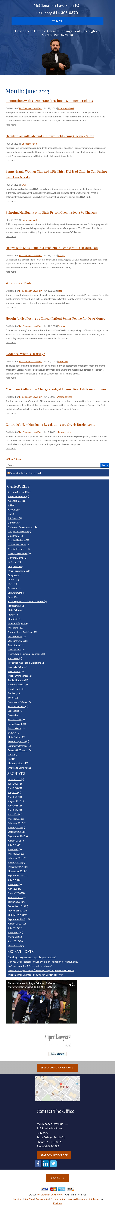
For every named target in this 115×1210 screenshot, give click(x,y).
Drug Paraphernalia (18, 570)
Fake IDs (12, 597)
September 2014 (16, 875)
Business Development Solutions (83, 1198)
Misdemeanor (15, 636)
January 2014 (15, 901)
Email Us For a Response (58, 1067)
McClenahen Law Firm (30, 108)
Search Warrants (16, 706)
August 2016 (14, 801)
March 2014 (14, 893)
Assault (12, 509)
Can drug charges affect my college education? (32, 957)
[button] (57, 21)
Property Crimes (16, 667)
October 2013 (15, 914)
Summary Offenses (17, 745)
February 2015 (15, 857)
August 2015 (14, 840)
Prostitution (14, 671)
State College (15, 736)
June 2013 (13, 932)
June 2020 (13, 783)
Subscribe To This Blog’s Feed (25, 473)
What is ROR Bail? (18, 283)
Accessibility (42, 1198)
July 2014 (13, 879)
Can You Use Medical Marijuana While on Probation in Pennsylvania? (43, 961)
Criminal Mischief (17, 544)
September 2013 (16, 919)
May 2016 (13, 809)
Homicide (13, 618)
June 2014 (13, 884)
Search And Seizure (17, 702)
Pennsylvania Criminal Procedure (25, 653)
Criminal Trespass (17, 548)
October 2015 (15, 831)
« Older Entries (13, 459)
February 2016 (15, 823)
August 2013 (14, 923)
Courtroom (13, 535)
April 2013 (13, 941)
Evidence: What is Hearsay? (25, 354)
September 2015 (16, 836)
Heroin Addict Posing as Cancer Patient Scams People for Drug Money (55, 318)
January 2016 (15, 827)
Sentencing (13, 710)
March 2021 (14, 779)
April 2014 (13, 888)
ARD (10, 505)
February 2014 (15, 897)
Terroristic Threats (17, 750)
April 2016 (13, 814)
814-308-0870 (65, 12)
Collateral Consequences (20, 527)
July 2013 (13, 928)
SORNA (12, 732)
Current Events (15, 557)
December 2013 (16, 906)
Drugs (61, 255)
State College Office (54, 1155)
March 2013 (14, 945)
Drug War (13, 575)
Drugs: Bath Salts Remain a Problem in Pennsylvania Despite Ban (52, 248)
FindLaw (57, 1203)
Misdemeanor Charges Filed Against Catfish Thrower (35, 974)
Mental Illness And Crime (21, 631)
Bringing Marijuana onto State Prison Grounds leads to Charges (51, 212)
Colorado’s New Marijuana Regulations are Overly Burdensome (50, 424)
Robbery (12, 693)
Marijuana (13, 627)
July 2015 (13, 844)
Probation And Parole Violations (24, 662)
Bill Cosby (13, 518)
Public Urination (16, 680)
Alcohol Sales (15, 500)
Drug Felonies (15, 566)
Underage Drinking (18, 767)
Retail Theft (14, 688)
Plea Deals (13, 658)
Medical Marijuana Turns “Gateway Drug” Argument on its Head (41, 970)
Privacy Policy (57, 1198)
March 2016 (14, 818)
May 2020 (13, 788)
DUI (23, 184)
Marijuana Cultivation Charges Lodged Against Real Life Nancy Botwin (56, 389)
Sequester (13, 715)
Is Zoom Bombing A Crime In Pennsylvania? (30, 965)
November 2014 (16, 871)
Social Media (14, 728)
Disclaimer (17, 1198)
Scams (61, 326)
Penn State (13, 645)
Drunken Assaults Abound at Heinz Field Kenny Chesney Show (50, 136)
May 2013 (13, 936)
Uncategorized (66, 108)
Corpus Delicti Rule (18, 531)
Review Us (57, 1178)
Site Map (29, 1198)
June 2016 (13, 805)
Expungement (15, 592)
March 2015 (14, 853)
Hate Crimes (14, 610)
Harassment (14, 605)
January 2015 (15, 862)
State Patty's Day (17, 741)
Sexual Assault (15, 723)
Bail (60, 290)
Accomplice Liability (18, 492)
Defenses (13, 562)
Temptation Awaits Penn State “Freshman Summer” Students (49, 100)
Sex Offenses (14, 719)
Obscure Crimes (16, 640)
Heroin (11, 614)
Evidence (63, 361)
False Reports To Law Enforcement (26, 601)
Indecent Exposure (17, 623)
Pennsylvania (14, 649)
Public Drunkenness (18, 675)
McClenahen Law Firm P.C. (50, 1194)
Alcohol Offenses (17, 496)
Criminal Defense (17, 540)
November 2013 (16, 910)
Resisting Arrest (16, 684)
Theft (11, 754)
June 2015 (13, 849)
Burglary (12, 522)
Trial (10, 758)
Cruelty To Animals (17, 553)
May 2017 (13, 796)
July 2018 (13, 792)
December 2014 (16, 866)
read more (11, 124)
